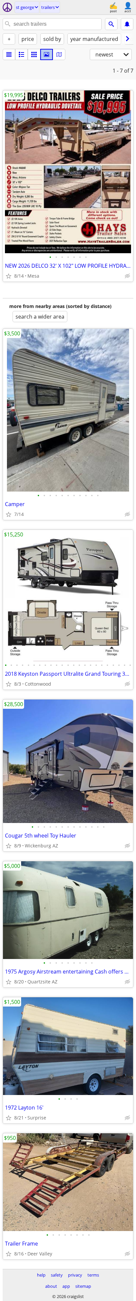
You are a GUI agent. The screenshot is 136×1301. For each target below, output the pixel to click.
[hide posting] (127, 276)
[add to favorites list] (9, 276)
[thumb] (21, 54)
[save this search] (127, 24)
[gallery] (46, 54)
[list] (9, 54)
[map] (59, 54)
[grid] (34, 54)
